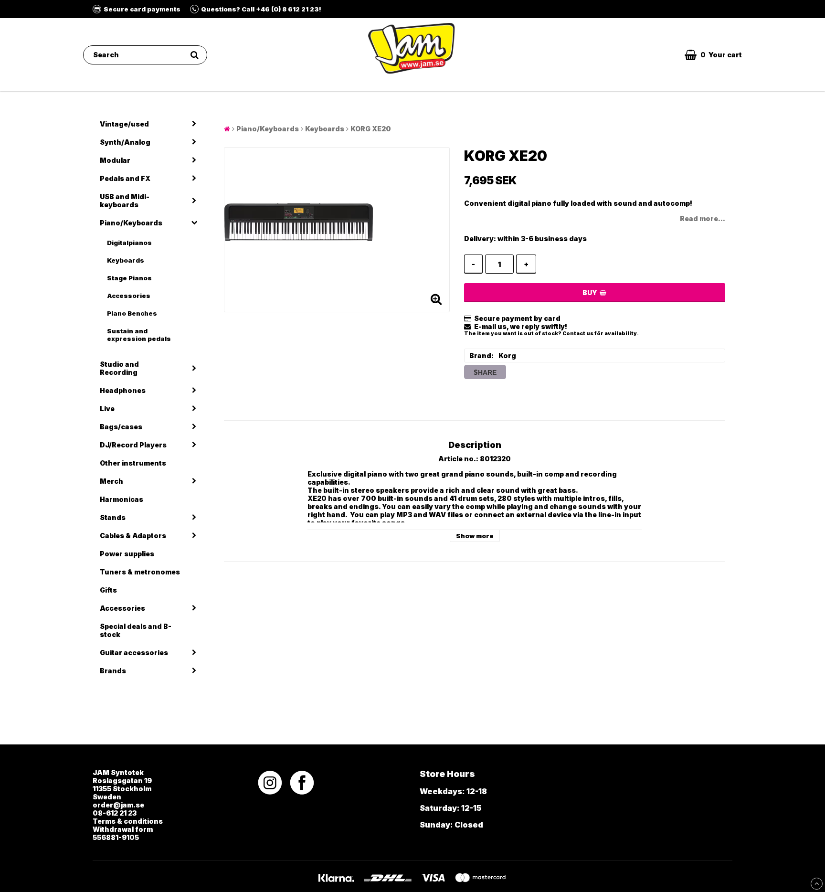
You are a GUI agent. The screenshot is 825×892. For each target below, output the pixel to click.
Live (107, 408)
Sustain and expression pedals (139, 334)
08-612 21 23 (115, 813)
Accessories (128, 295)
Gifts (108, 590)
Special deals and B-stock (135, 630)
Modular (115, 160)
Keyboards (125, 260)
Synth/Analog (125, 142)
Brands (113, 671)
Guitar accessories (134, 652)
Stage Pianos (129, 278)
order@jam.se (118, 805)
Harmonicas (121, 499)
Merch (111, 481)
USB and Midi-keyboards (124, 200)
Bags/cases (121, 427)
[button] (713, 55)
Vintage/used (124, 124)
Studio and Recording (119, 368)
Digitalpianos (129, 242)
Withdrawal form (123, 829)
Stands (113, 517)
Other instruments (133, 463)
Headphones (123, 390)
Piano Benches (132, 313)
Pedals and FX (125, 178)
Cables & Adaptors (133, 535)
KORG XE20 (370, 129)
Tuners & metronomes (140, 572)
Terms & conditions (128, 821)
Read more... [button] (702, 218)
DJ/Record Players (133, 445)
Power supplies (127, 554)
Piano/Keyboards (131, 223)
